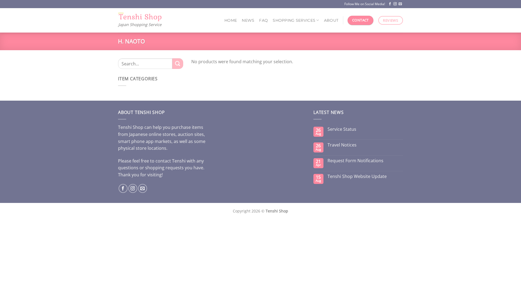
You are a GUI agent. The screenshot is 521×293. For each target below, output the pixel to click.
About (331, 20)
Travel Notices (342, 145)
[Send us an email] (400, 4)
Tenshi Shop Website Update (357, 176)
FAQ (263, 20)
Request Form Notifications (355, 160)
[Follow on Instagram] (395, 4)
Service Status (342, 129)
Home (230, 20)
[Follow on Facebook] (390, 4)
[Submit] (177, 63)
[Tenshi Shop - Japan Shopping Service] (139, 16)
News (248, 20)
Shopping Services (294, 20)
